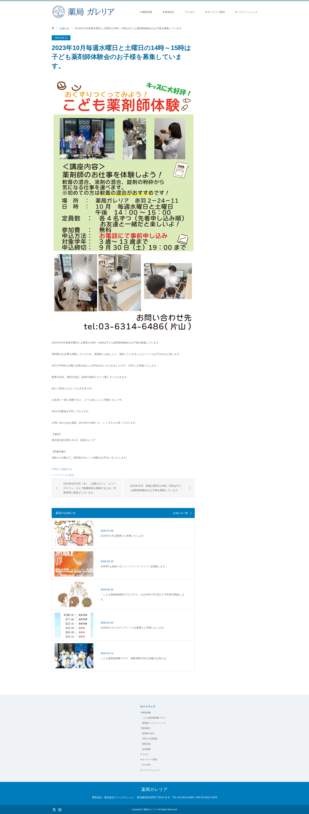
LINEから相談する (62, 469)
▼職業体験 (146, 12)
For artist (146, 764)
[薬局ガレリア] (84, 12)
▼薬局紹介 (168, 12)
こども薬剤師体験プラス (154, 718)
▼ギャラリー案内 (215, 12)
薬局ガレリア (154, 789)
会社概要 (146, 749)
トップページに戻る (63, 475)
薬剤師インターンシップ (154, 723)
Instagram (60, 809)
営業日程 (146, 744)
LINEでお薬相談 (150, 738)
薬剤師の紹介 (148, 733)
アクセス (190, 12)
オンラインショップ (246, 12)
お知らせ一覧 (180, 513)
